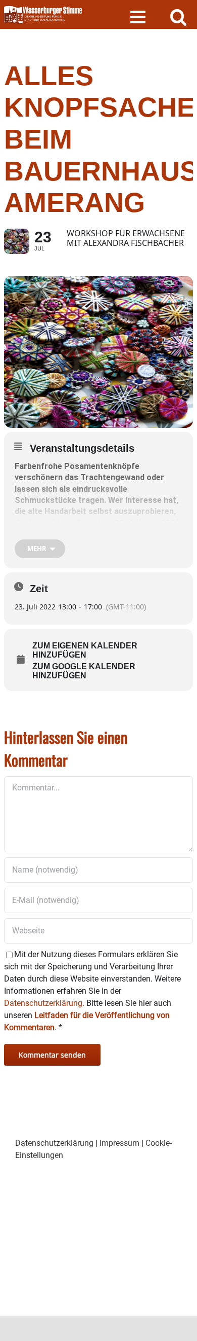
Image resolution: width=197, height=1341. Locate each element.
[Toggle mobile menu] (139, 16)
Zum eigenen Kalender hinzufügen (84, 650)
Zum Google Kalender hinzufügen (83, 671)
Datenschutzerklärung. (44, 1003)
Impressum (119, 1143)
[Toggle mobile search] (178, 16)
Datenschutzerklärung (54, 1143)
